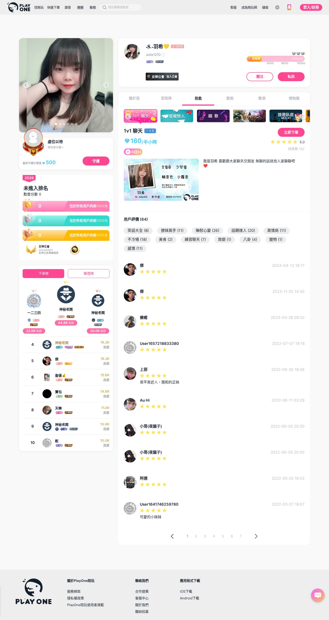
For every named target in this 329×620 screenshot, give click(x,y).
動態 (93, 7)
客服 (233, 7)
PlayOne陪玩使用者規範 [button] (85, 605)
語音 (68, 7)
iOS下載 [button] (186, 591)
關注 (259, 76)
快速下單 (53, 7)
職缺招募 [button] (142, 611)
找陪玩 (39, 7)
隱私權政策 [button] (75, 598)
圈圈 (80, 7)
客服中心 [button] (142, 598)
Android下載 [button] (189, 598)
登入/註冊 (311, 7)
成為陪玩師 (249, 7)
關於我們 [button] (142, 605)
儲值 (265, 7)
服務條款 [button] (74, 591)
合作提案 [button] (142, 591)
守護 (96, 161)
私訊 (291, 76)
